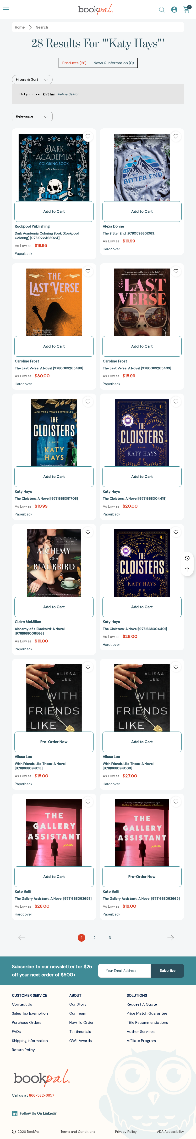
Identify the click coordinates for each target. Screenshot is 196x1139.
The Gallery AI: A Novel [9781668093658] (53, 898)
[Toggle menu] (6, 9)
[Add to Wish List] (88, 136)
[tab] (74, 62)
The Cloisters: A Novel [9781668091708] (46, 498)
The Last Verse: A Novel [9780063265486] (49, 368)
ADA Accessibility (170, 1131)
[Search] (162, 9)
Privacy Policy (126, 1131)
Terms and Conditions (77, 1131)
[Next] (170, 937)
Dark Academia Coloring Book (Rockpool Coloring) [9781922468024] (47, 235)
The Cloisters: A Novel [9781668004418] (134, 498)
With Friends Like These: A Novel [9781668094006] (128, 765)
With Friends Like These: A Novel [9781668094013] (40, 765)
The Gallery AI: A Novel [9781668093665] (141, 898)
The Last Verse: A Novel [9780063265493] (137, 368)
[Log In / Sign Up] (174, 9)
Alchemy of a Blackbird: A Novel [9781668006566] (40, 631)
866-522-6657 (41, 1095)
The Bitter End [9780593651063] (129, 233)
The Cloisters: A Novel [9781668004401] (135, 629)
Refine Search (68, 94)
